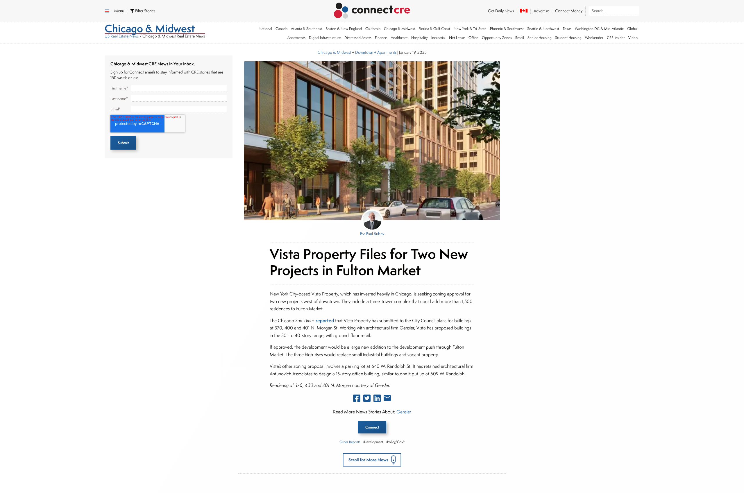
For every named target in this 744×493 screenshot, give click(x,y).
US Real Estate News (122, 36)
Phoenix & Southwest (507, 28)
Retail (519, 37)
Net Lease (457, 37)
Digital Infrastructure (325, 37)
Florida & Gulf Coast (434, 28)
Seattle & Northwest (543, 28)
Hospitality (419, 37)
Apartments (296, 37)
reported (325, 320)
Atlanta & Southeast (306, 28)
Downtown (364, 52)
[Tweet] (367, 399)
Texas (567, 28)
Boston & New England (344, 28)
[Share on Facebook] (356, 399)
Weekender (594, 37)
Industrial (438, 37)
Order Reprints (349, 442)
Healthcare (399, 37)
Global (632, 28)
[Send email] (387, 399)
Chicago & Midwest (399, 28)
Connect (372, 427)
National (265, 28)
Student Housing (568, 37)
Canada (281, 28)
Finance (381, 37)
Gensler (403, 412)
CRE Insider (616, 37)
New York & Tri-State (470, 28)
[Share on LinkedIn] (377, 399)
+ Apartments (384, 52)
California (372, 28)
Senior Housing (539, 37)
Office (473, 37)
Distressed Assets (357, 37)
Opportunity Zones (497, 37)
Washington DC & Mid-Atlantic (599, 28)
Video (633, 37)
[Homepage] (372, 9)
